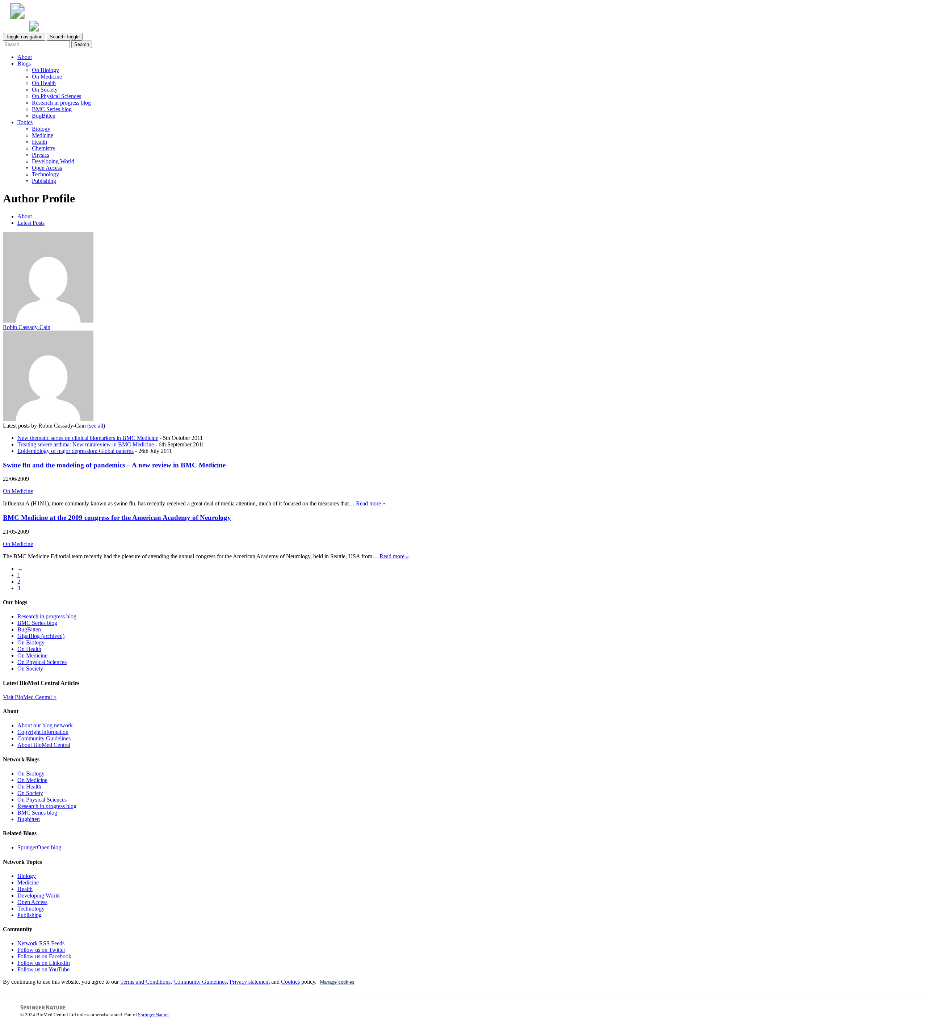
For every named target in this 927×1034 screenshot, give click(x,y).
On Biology (45, 70)
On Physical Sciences (56, 96)
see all (96, 426)
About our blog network (45, 725)
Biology (41, 129)
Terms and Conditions (145, 982)
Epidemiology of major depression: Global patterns (75, 451)
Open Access (47, 168)
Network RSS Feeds (40, 943)
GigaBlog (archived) (40, 636)
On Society (45, 90)
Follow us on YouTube (43, 969)
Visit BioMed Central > (29, 697)
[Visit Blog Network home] (34, 29)
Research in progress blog (61, 103)
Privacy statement (250, 982)
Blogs (24, 63)
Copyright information (42, 732)
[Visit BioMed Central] (17, 17)
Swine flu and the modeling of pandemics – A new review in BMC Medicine (114, 465)
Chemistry (43, 148)
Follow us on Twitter (41, 950)
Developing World (53, 161)
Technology (45, 174)
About (24, 57)
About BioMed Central (43, 745)
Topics (25, 122)
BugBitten (43, 116)
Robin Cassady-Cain (26, 327)
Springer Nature (153, 1014)
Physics (40, 155)
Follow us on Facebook (44, 956)
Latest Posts (31, 223)
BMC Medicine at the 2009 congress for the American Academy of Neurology (117, 517)
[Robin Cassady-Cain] (48, 321)
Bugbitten (28, 819)
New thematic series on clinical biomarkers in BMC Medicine (87, 438)
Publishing (44, 181)
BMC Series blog (52, 109)
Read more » (370, 503)
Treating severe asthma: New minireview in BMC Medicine (85, 444)
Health (39, 142)
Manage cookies (337, 982)
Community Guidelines (44, 738)
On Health (44, 83)
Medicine (42, 135)
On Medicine (47, 76)
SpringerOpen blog (39, 847)
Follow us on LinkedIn (43, 963)
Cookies (290, 982)
